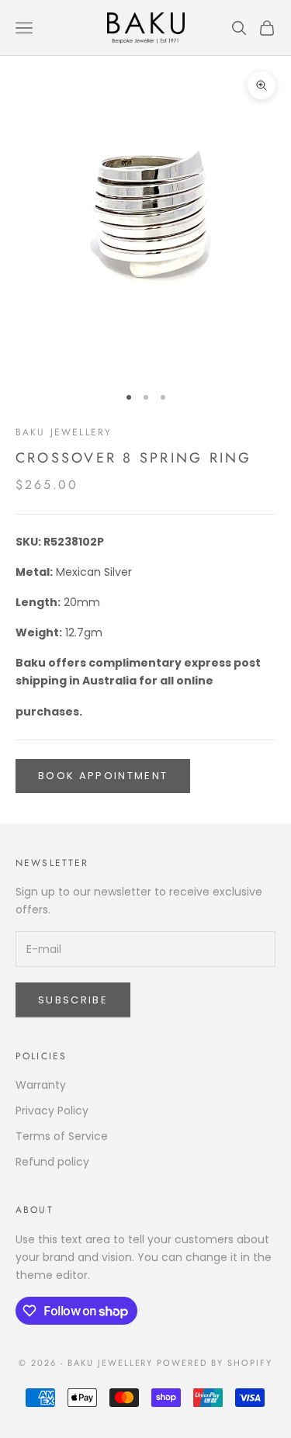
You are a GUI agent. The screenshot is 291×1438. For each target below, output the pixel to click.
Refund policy (52, 1161)
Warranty (41, 1085)
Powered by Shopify (214, 1363)
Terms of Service (62, 1136)
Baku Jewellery (64, 432)
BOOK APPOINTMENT (103, 775)
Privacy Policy (52, 1110)
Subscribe (73, 1000)
